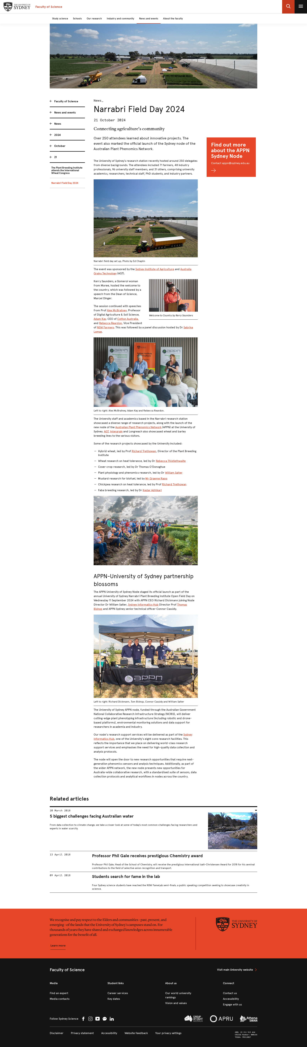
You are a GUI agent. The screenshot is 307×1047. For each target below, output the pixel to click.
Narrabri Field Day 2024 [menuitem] (64, 183)
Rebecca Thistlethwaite (171, 461)
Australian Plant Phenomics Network (138, 427)
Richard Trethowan (144, 451)
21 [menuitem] (55, 157)
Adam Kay (100, 319)
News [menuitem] (57, 123)
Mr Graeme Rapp (156, 478)
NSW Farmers (105, 327)
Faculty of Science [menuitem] (66, 101)
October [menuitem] (59, 146)
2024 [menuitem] (57, 135)
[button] (288, 6)
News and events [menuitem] (65, 112)
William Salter (173, 472)
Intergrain (116, 431)
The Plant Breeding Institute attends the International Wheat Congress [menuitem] (66, 170)
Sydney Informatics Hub (143, 604)
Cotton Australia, (128, 319)
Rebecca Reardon (110, 323)
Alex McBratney (116, 310)
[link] (237, 970)
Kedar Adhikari (152, 490)
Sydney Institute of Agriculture (154, 269)
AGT (106, 431)
